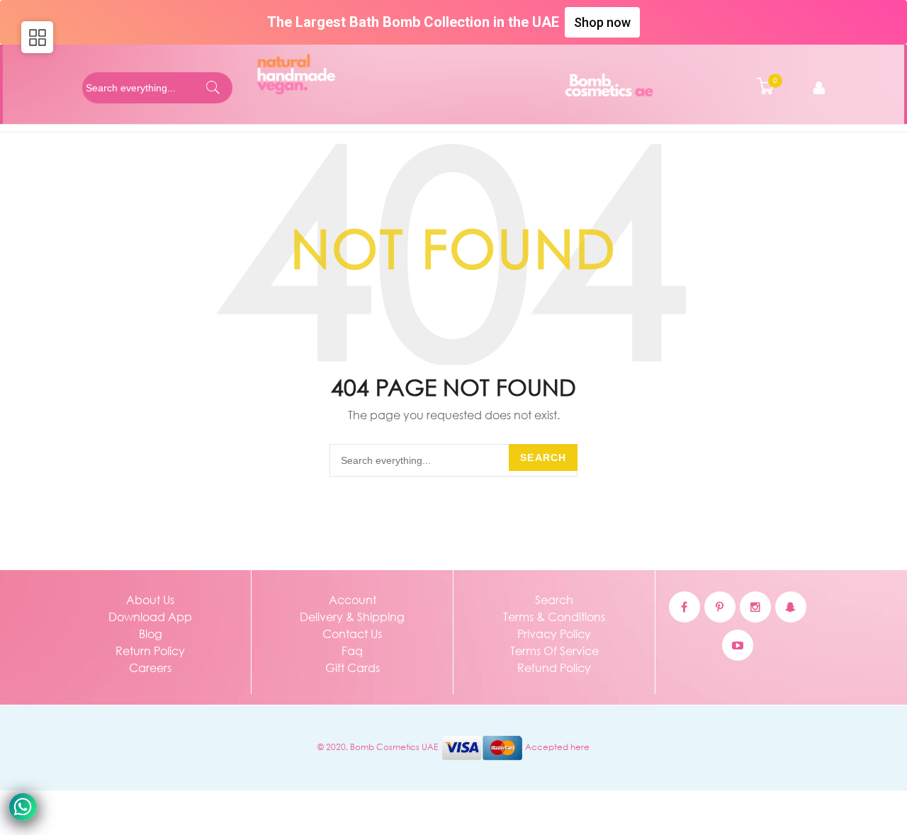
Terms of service (554, 650)
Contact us (352, 633)
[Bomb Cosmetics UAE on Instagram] (755, 607)
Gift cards (352, 667)
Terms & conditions (554, 616)
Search (543, 457)
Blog (150, 633)
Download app (150, 616)
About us (150, 599)
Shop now (602, 22)
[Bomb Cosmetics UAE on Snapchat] (790, 607)
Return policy (150, 650)
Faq (352, 650)
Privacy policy (554, 633)
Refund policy (554, 667)
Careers (150, 667)
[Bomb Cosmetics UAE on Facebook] (684, 607)
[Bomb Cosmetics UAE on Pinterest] (720, 607)
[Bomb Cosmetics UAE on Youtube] (737, 645)
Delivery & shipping (352, 616)
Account (352, 599)
